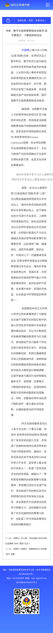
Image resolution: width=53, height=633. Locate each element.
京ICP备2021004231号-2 (26, 582)
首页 (30, 20)
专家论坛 (39, 20)
